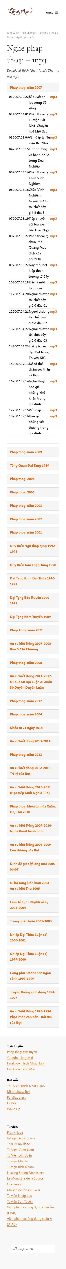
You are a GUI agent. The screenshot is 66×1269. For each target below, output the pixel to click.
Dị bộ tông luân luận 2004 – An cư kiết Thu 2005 (31, 886)
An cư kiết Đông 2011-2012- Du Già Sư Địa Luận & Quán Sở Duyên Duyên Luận (31, 682)
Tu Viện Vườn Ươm (20, 1149)
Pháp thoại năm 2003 (26, 505)
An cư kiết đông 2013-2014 (30, 741)
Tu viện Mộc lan (18, 1161)
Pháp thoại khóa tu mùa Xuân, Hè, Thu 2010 (33, 809)
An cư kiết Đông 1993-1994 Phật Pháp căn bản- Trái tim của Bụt (31, 1017)
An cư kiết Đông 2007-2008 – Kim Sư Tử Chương (31, 646)
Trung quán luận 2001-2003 (31, 921)
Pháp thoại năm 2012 (26, 701)
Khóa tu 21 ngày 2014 (26, 727)
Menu (49, 12)
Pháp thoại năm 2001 (26, 532)
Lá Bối (11, 1103)
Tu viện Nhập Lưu (19, 1195)
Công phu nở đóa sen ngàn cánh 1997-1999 (30, 976)
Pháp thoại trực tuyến (22, 1052)
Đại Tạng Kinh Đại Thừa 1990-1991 (33, 581)
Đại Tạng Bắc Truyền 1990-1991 (30, 600)
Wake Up (13, 1109)
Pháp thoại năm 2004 (26, 714)
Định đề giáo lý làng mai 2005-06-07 (33, 866)
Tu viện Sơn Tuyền (20, 1201)
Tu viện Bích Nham (20, 1167)
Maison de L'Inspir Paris (23, 1190)
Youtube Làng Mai (20, 1057)
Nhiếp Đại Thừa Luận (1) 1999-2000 (28, 956)
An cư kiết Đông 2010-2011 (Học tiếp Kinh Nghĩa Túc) (30, 790)
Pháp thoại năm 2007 (26, 87)
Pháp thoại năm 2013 (26, 754)
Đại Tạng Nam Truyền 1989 (30, 616)
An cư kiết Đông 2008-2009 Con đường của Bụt (30, 847)
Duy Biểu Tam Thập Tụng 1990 (33, 565)
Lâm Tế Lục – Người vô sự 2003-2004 (29, 905)
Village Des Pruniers (21, 1138)
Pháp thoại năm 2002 (26, 519)
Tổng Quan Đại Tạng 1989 (29, 465)
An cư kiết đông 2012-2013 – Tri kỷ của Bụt (31, 771)
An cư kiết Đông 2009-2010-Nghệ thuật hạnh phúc (31, 828)
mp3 (53, 96)
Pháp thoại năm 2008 (26, 662)
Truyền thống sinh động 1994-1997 (33, 995)
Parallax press (16, 1097)
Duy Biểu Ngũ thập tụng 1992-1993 (33, 549)
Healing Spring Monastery (25, 1172)
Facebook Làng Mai (21, 1069)
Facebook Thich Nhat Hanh (26, 1063)
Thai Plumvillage (18, 1144)
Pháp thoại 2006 (22, 478)
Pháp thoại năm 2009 (26, 452)
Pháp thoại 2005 (22, 492)
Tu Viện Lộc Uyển (19, 1155)
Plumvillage (15, 1132)
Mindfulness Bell (18, 1091)
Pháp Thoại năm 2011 (26, 630)
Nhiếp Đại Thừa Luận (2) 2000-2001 (28, 937)
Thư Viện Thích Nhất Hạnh (26, 1086)
